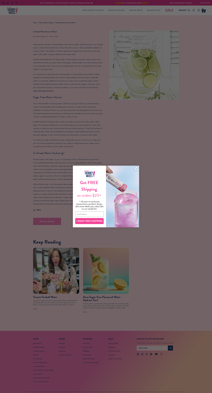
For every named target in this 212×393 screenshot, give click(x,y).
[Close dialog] (136, 168)
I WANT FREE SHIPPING (89, 221)
